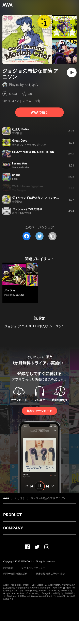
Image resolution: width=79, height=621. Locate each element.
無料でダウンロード (39, 411)
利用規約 (8, 567)
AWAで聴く (39, 112)
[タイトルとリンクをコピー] (52, 236)
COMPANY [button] (13, 528)
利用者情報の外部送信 (15, 573)
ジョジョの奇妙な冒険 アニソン (48, 498)
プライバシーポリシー (33, 567)
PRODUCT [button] (12, 514)
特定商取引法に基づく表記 (50, 573)
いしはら (31, 84)
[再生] (72, 72)
